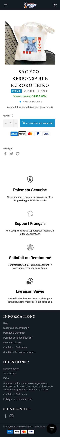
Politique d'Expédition (14, 332)
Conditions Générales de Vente (19, 352)
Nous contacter (11, 368)
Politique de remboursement (17, 337)
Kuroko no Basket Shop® (16, 328)
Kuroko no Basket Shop (20, 427)
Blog (5, 323)
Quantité (8, 116)
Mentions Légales (12, 342)
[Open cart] (52, 429)
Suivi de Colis (10, 373)
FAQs (6, 378)
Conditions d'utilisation (15, 347)
